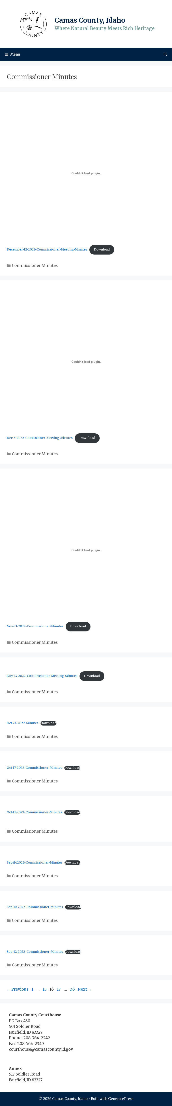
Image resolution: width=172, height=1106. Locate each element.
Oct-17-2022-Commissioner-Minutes (34, 768)
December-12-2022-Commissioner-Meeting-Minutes (47, 249)
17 (59, 989)
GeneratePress (120, 1099)
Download (102, 249)
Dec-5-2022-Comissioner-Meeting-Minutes (40, 438)
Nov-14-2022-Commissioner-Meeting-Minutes (42, 676)
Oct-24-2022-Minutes (22, 723)
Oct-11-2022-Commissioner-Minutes (34, 812)
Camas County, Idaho (90, 20)
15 (45, 989)
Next (85, 989)
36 (73, 989)
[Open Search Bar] (165, 54)
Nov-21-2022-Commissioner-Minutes (35, 626)
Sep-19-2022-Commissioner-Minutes (35, 907)
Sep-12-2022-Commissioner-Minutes (35, 952)
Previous (17, 989)
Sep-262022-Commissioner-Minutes (34, 862)
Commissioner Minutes (35, 265)
